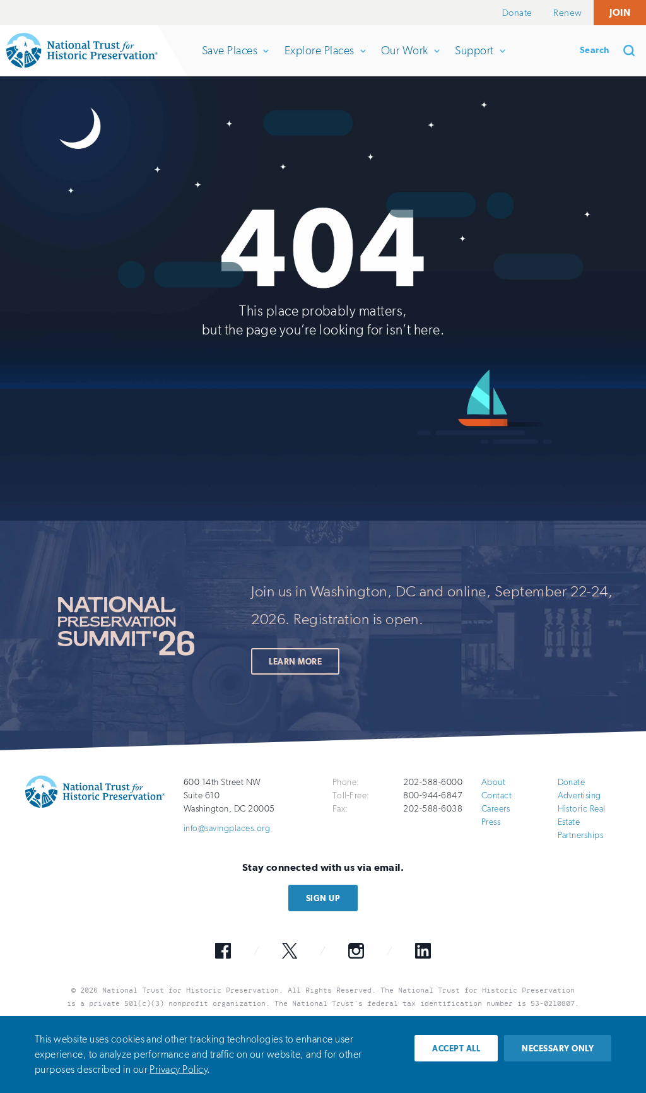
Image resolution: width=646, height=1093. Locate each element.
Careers (495, 808)
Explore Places (319, 60)
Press (490, 822)
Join (619, 12)
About (493, 782)
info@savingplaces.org (227, 828)
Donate (517, 12)
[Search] (633, 50)
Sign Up (323, 898)
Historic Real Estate (582, 815)
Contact (496, 795)
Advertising (579, 795)
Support (473, 60)
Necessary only (558, 1048)
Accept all (456, 1048)
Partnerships (581, 835)
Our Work (404, 60)
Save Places (229, 60)
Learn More (295, 661)
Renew (567, 12)
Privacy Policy (178, 1069)
